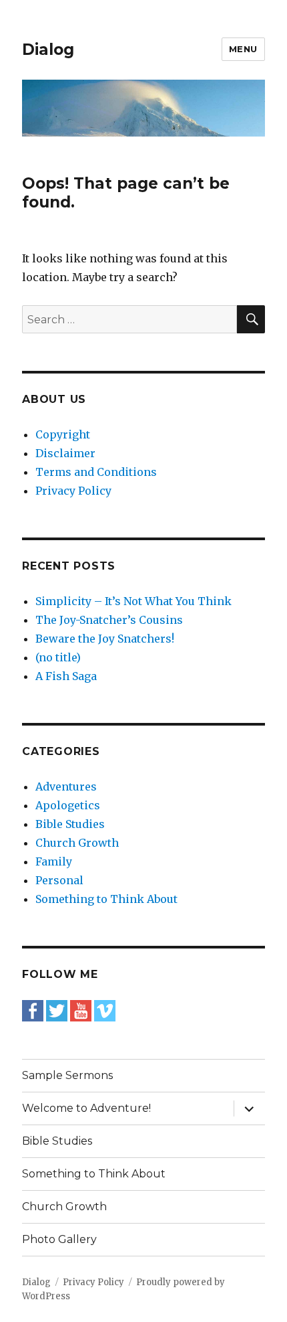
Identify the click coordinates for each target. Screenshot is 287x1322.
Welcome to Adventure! (86, 1108)
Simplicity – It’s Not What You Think (133, 601)
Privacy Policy (73, 490)
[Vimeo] (104, 1009)
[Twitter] (56, 1009)
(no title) (58, 657)
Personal (59, 880)
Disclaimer (65, 453)
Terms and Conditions (96, 472)
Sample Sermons (67, 1075)
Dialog (48, 49)
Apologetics (67, 805)
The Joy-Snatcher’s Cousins (109, 620)
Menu (243, 49)
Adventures (66, 786)
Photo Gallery (59, 1239)
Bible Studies (70, 824)
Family (53, 861)
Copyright (62, 434)
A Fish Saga (66, 676)
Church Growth (77, 842)
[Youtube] (80, 1009)
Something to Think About (106, 899)
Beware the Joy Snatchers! (104, 638)
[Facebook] (32, 1009)
